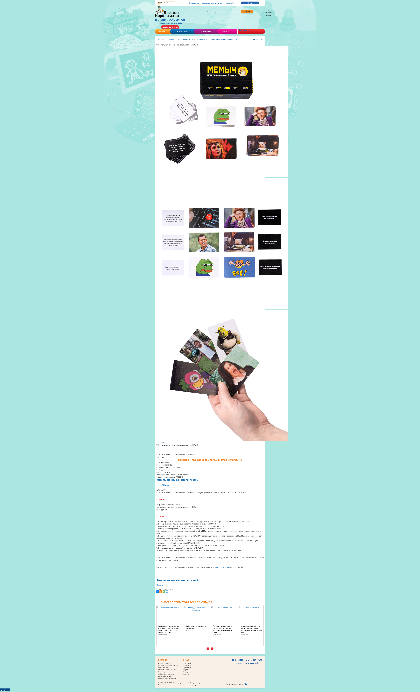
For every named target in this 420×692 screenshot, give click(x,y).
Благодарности (188, 665)
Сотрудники (187, 672)
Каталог (162, 31)
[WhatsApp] (164, 591)
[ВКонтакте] (157, 591)
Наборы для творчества (166, 674)
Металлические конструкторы (168, 665)
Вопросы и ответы (170, 27)
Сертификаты (187, 667)
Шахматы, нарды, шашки (167, 670)
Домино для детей (164, 676)
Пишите (159, 585)
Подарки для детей (164, 672)
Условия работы (182, 31)
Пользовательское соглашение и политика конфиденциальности (180, 685)
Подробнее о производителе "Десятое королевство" (211, 3)
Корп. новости (187, 663)
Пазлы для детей (163, 667)
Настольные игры (221, 567)
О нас (186, 660)
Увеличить (160, 442)
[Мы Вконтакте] (246, 684)
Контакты (227, 31)
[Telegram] (167, 591)
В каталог (255, 39)
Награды (186, 670)
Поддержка (205, 31)
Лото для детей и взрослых (167, 678)
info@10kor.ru (243, 30)
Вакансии (186, 674)
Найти (247, 11)
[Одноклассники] (160, 591)
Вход (250, 3)
